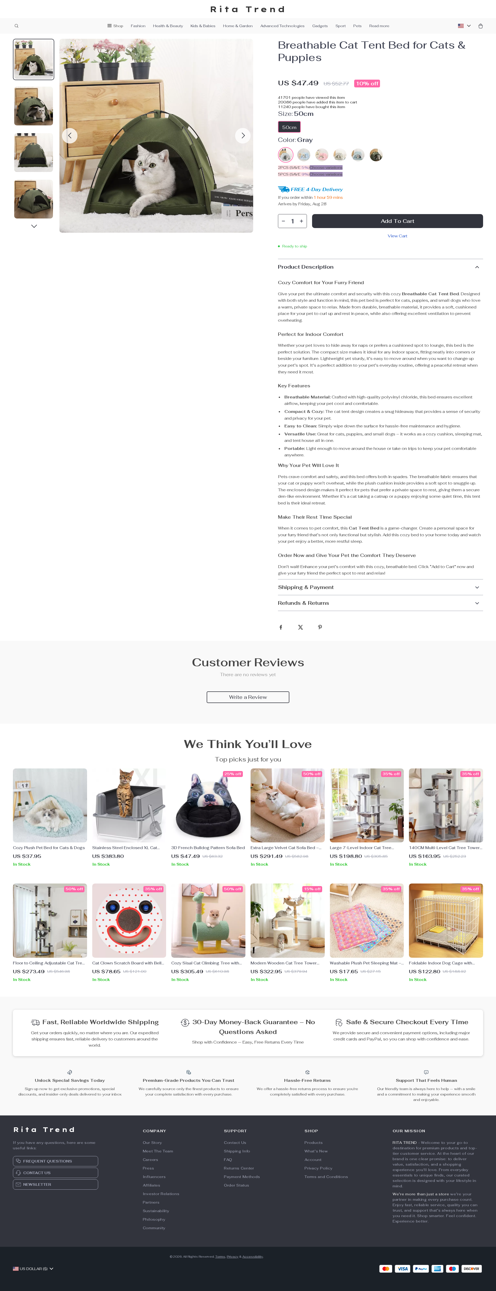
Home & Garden (238, 26)
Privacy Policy (318, 1168)
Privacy (232, 1257)
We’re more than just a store (421, 1194)
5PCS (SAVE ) (294, 174)
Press (148, 1168)
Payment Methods (242, 1176)
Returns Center (239, 1168)
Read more (379, 26)
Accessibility (252, 1257)
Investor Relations (161, 1193)
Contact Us (235, 1142)
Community (154, 1228)
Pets (357, 26)
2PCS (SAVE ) (294, 167)
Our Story (152, 1142)
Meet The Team (158, 1151)
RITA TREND (405, 1142)
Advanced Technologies (282, 26)
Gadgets (320, 26)
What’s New (316, 1151)
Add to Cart (397, 221)
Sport (341, 26)
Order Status (236, 1185)
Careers (150, 1159)
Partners (151, 1202)
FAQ (228, 1159)
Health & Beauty (168, 26)
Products (314, 1142)
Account (313, 1159)
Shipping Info (237, 1151)
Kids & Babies (203, 26)
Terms (220, 1257)
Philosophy (154, 1219)
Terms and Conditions (326, 1176)
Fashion (138, 26)
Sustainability (156, 1211)
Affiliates (151, 1185)
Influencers (154, 1176)
